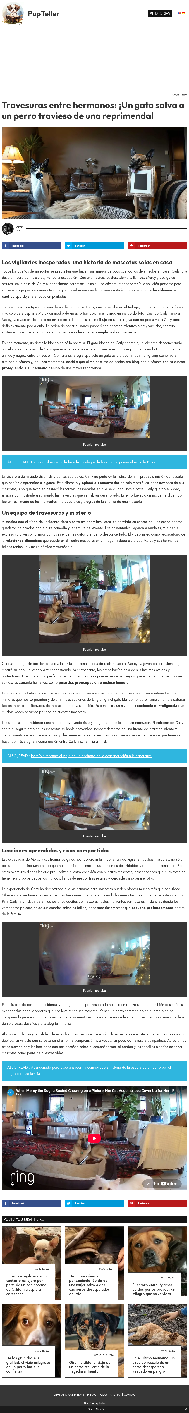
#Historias (160, 13)
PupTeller (44, 13)
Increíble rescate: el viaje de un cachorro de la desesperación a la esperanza (91, 756)
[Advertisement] (94, 58)
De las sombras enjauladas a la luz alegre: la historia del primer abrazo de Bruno (93, 462)
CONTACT (130, 1395)
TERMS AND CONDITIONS (68, 1395)
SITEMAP (115, 1395)
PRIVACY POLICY (97, 1395)
